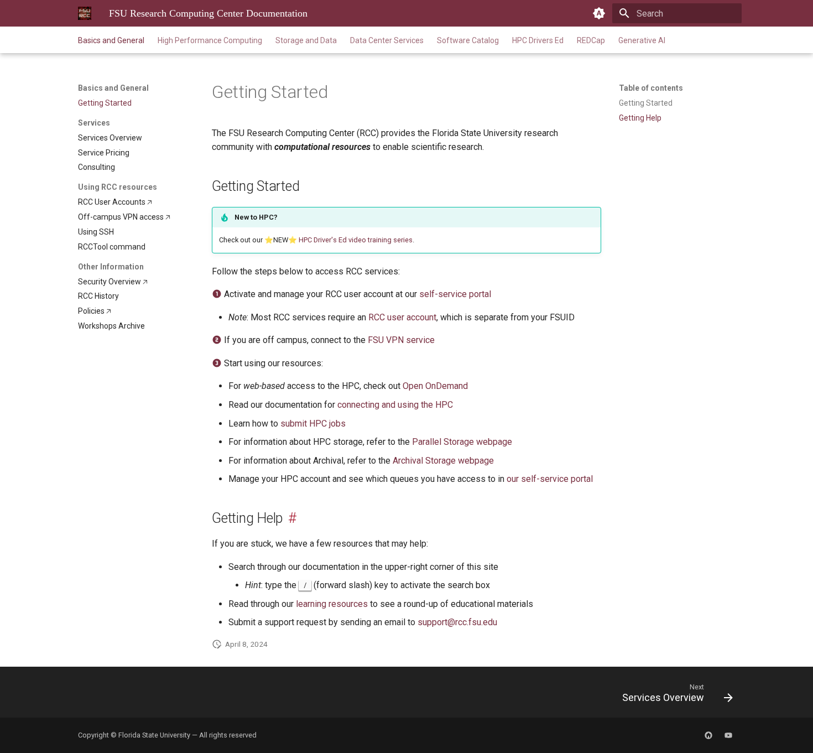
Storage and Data (306, 40)
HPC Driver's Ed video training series (356, 240)
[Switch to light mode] (599, 13)
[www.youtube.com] (728, 735)
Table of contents (651, 88)
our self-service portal (550, 479)
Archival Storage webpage (443, 460)
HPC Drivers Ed (538, 40)
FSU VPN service (401, 340)
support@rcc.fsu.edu (457, 622)
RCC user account (402, 317)
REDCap (591, 40)
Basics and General (111, 40)
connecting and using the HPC (395, 404)
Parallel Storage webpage (462, 442)
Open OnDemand (435, 386)
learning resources (332, 604)
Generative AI (641, 40)
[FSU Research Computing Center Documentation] (85, 13)
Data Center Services (387, 40)
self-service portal (455, 294)
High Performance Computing (210, 40)
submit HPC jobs (313, 423)
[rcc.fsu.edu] (708, 735)
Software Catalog (468, 40)
